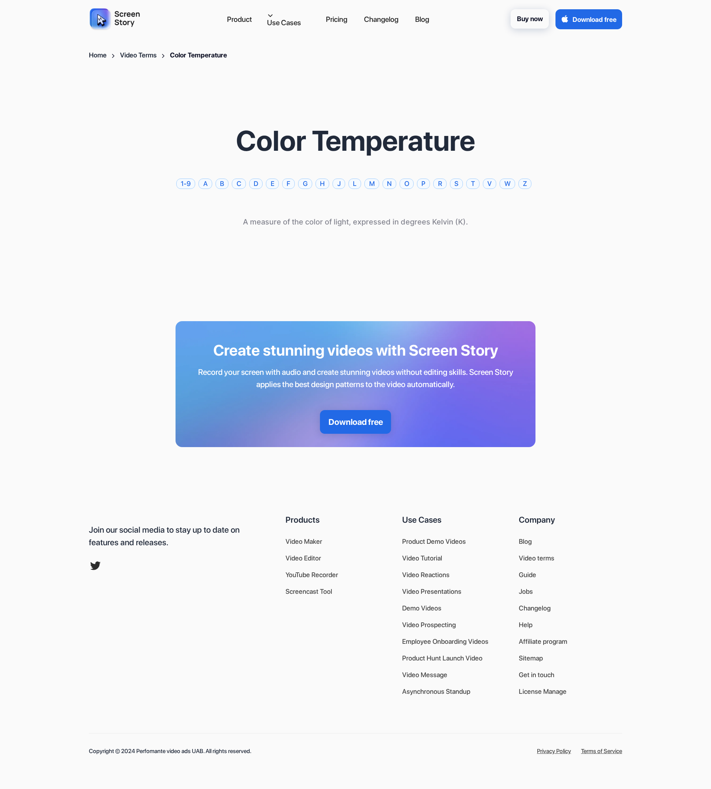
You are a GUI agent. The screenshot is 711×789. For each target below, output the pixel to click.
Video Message (424, 675)
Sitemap (531, 658)
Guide (527, 575)
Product (239, 19)
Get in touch (536, 675)
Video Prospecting (429, 625)
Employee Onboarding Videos (445, 641)
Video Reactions (426, 575)
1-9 (186, 183)
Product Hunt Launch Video (442, 658)
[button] (289, 19)
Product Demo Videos (434, 541)
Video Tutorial (422, 558)
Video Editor (303, 558)
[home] (117, 19)
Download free (355, 422)
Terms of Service (601, 751)
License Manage (543, 691)
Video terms (536, 558)
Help (526, 625)
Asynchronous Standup (436, 691)
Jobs (526, 591)
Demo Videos (421, 608)
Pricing (336, 19)
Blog (422, 19)
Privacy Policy (554, 751)
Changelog (381, 19)
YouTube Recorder (312, 575)
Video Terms (138, 55)
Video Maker (304, 541)
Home (98, 55)
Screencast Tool (309, 591)
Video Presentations (431, 591)
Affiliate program (543, 641)
